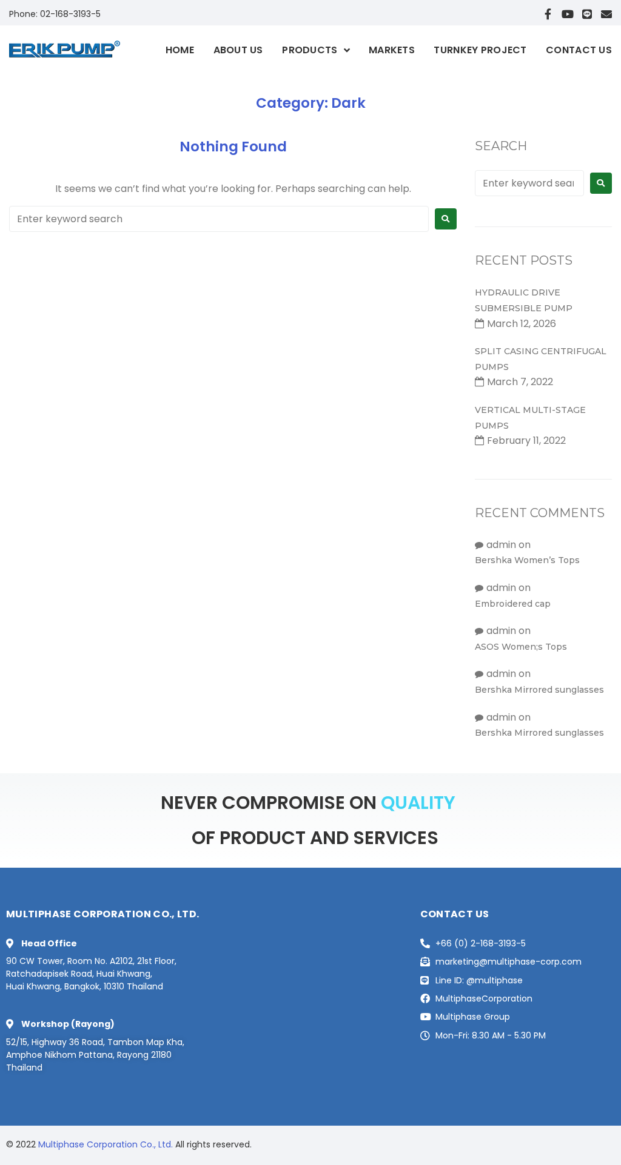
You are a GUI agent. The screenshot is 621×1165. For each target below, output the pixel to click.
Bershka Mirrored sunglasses (539, 689)
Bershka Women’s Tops (527, 560)
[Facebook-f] (548, 13)
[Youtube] (567, 13)
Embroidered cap (513, 603)
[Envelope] (606, 13)
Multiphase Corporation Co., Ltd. (105, 1144)
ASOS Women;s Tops (521, 646)
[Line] (587, 13)
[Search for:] (219, 219)
